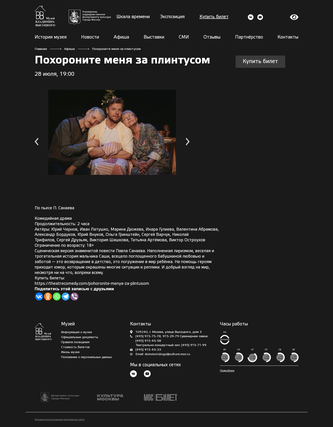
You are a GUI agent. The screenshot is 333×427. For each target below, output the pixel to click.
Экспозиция (172, 17)
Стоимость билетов (75, 347)
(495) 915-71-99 (193, 345)
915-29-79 (171, 336)
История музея (51, 37)
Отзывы (211, 37)
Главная (41, 49)
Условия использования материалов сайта (59, 420)
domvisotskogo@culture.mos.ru (167, 354)
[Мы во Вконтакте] (133, 374)
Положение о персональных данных (86, 357)
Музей (68, 324)
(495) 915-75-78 (148, 336)
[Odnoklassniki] (48, 296)
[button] (37, 142)
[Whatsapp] (57, 296)
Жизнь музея (70, 352)
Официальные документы (79, 337)
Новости (90, 37)
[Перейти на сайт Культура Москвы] (110, 397)
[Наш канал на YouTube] (147, 374)
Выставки (154, 37)
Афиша (121, 37)
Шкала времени (133, 17)
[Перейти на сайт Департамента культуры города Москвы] (90, 17)
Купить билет (214, 17)
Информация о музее (76, 332)
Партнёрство (249, 37)
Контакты (288, 37)
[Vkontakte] (39, 296)
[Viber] (74, 296)
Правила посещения (75, 342)
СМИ (184, 37)
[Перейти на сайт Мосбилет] (160, 397)
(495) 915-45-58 (148, 340)
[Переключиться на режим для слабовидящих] (294, 17)
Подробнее (227, 370)
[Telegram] (66, 296)
